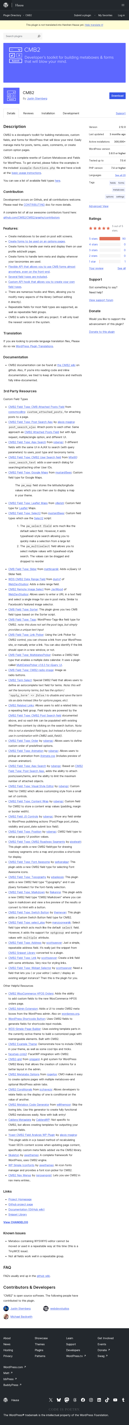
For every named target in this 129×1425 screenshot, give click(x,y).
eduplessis (57, 877)
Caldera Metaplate (19, 1119)
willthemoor (64, 1104)
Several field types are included (27, 276)
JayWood (57, 589)
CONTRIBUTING (34, 204)
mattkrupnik (51, 569)
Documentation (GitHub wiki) (26, 1209)
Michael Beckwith (21, 1316)
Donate (104, 1350)
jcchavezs (46, 1089)
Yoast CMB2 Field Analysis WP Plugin (31, 1135)
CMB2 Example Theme (22, 1044)
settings (120, 196)
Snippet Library (17, 1214)
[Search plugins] (39, 36)
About (7, 1338)
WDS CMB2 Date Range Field (27, 579)
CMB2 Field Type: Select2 (24, 513)
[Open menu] (123, 5)
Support (121, 113)
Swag (103, 1356)
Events (102, 1344)
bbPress (10, 1379)
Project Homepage (20, 1199)
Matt (8, 1373)
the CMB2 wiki (66, 365)
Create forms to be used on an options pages (36, 241)
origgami (34, 1059)
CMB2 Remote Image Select (26, 589)
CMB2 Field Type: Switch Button (28, 912)
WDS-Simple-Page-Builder (24, 1029)
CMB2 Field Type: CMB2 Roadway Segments (36, 841)
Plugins (39, 1350)
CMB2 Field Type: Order (23, 740)
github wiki (43, 1276)
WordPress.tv (76, 1356)
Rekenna (55, 892)
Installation (48, 113)
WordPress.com (14, 1367)
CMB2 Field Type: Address (24, 942)
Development (71, 113)
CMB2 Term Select (20, 680)
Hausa (15, 1400)
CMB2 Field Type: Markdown (26, 892)
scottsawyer (54, 942)
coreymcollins (16, 412)
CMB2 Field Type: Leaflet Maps (28, 503)
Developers (73, 1350)
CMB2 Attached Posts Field (42, 432)
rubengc (58, 442)
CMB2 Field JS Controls (23, 816)
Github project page (20, 1204)
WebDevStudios (18, 584)
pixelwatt (75, 841)
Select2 (38, 518)
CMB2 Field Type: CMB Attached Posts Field (36, 406)
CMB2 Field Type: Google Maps (28, 472)
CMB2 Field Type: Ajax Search (27, 442)
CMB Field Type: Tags (22, 619)
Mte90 (73, 457)
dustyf (57, 579)
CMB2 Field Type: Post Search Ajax (30, 422)
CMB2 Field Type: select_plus (26, 922)
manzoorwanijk (61, 922)
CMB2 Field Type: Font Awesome (29, 862)
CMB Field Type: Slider (22, 569)
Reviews (28, 113)
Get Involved (106, 1338)
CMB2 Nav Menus (19, 1175)
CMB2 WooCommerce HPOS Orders (30, 993)
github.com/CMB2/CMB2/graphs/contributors (31, 217)
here (57, 180)
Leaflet (23, 508)
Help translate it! (94, 24)
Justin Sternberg (37, 98)
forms (121, 183)
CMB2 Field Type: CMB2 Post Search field (34, 715)
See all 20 (120, 175)
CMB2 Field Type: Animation (26, 750)
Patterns (40, 1356)
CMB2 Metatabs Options (23, 1074)
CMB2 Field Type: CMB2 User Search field (34, 457)
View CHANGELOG (15, 1222)
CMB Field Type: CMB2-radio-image (30, 670)
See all (122, 268)
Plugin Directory (12, 15)
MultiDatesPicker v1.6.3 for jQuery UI (39, 665)
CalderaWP (43, 1119)
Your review (96, 268)
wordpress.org (70, 1013)
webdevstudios (59, 1308)
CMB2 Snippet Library (21, 952)
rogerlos (52, 1074)
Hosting (8, 1350)
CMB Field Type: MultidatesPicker (29, 655)
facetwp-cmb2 (17, 1054)
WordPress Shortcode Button (26, 1018)
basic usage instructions (26, 173)
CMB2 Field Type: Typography (27, 877)
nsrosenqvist (44, 1175)
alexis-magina (66, 422)
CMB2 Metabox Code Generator (28, 1104)
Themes (40, 1344)
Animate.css (47, 756)
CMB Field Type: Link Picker (26, 634)
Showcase (41, 1338)
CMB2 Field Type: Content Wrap (28, 801)
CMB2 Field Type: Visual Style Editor (31, 786)
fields (113, 183)
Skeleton (13, 1155)
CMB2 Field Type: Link (22, 957)
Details (11, 113)
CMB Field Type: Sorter (23, 609)
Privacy (8, 1356)
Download (117, 95)
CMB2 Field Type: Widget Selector (29, 968)
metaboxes (118, 189)
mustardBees (63, 472)
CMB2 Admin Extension (23, 1008)
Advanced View (99, 206)
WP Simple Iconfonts (21, 1165)
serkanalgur (62, 862)
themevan (60, 912)
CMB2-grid (15, 1059)
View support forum (101, 300)
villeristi (59, 503)
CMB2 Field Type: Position (24, 831)
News (6, 1344)
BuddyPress (12, 1385)
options (110, 196)
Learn (69, 1338)
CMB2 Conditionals (20, 1089)
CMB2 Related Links (21, 705)
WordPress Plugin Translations (34, 346)
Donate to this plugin (102, 331)
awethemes (31, 1155)
